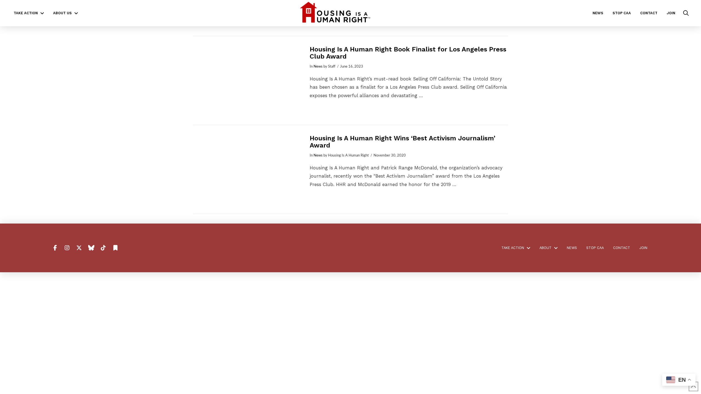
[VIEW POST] (246, 80)
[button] (686, 13)
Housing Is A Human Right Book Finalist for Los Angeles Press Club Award (408, 52)
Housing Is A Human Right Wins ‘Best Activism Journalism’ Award (402, 141)
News (318, 66)
